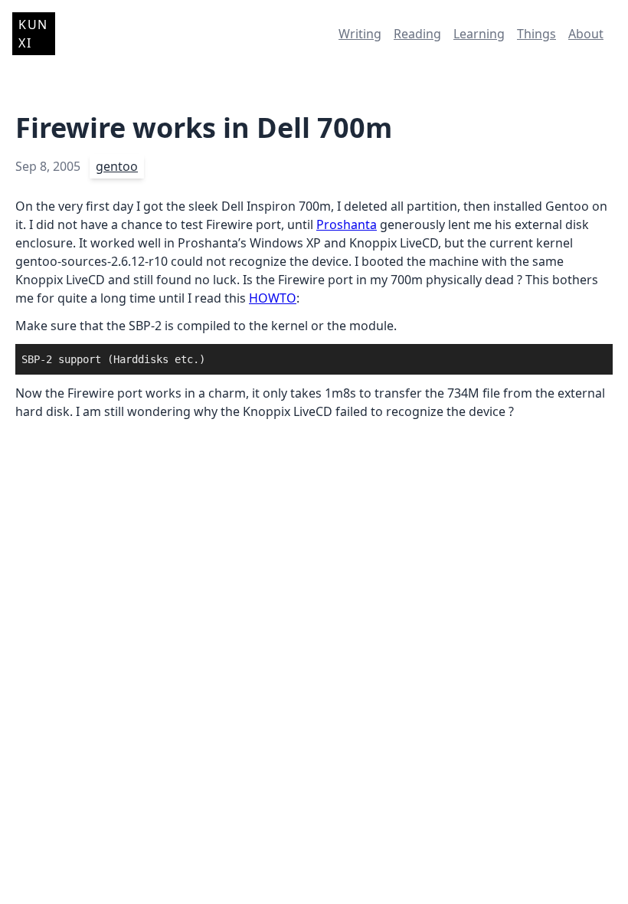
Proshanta (346, 224)
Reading (417, 33)
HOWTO (272, 298)
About (585, 33)
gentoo (117, 166)
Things (536, 33)
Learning (479, 33)
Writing (360, 33)
